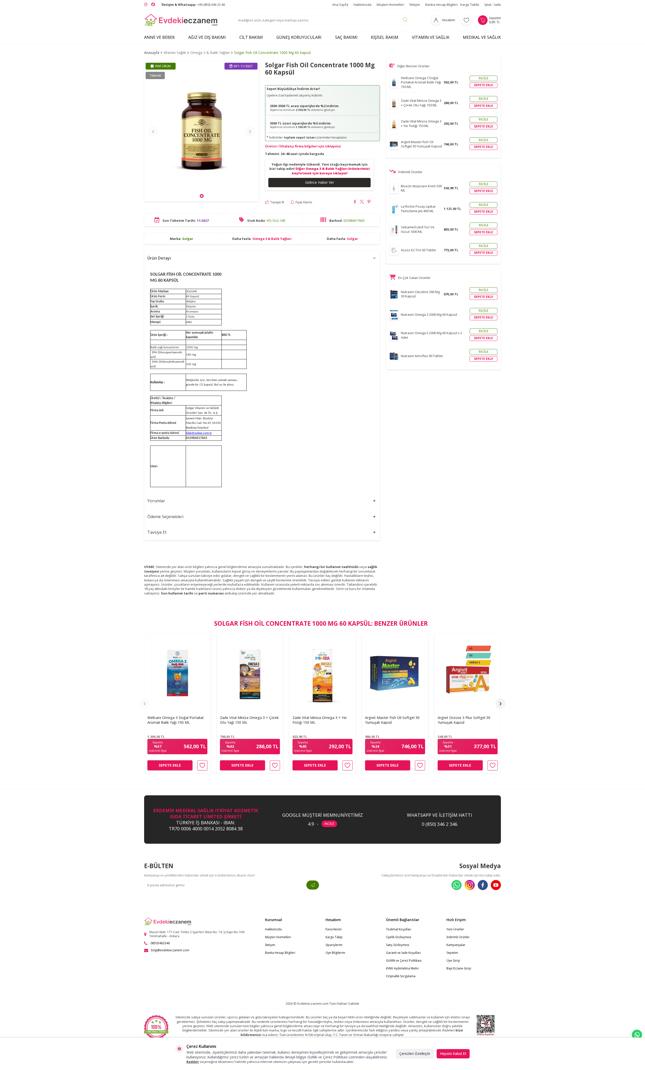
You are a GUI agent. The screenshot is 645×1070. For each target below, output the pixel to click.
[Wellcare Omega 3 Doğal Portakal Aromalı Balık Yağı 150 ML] (177, 672)
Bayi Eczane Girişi (458, 968)
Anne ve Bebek (159, 37)
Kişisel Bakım (384, 37)
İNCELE (329, 824)
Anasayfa (151, 52)
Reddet (192, 1061)
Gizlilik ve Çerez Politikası (404, 960)
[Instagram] (470, 885)
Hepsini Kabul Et (453, 1053)
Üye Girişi (453, 960)
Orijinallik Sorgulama (400, 976)
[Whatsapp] (457, 885)
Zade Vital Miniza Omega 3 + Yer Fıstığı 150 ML (320, 720)
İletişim (414, 4)
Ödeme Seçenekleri (165, 516)
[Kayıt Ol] (312, 885)
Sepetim (452, 953)
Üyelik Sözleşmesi (398, 937)
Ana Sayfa (340, 4)
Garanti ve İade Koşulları (403, 953)
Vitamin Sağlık (175, 52)
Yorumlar (156, 500)
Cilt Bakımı (251, 37)
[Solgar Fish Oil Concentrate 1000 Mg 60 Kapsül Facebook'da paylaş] (355, 202)
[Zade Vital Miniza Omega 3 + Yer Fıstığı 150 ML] (322, 672)
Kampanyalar (455, 945)
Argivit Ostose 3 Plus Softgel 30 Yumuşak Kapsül (464, 720)
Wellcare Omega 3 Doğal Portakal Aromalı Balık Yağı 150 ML (175, 720)
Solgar (187, 238)
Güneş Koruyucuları (298, 37)
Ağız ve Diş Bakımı (207, 37)
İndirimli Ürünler (458, 937)
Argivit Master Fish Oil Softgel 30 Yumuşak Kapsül (392, 720)
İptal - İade (493, 4)
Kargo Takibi (469, 4)
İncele (483, 78)
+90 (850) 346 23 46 (193, 4)
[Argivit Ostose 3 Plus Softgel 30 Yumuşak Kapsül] (468, 672)
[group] (201, 131)
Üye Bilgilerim (335, 953)
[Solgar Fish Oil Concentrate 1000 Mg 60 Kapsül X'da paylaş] (362, 202)
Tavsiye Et (277, 202)
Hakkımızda (362, 4)
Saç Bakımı (346, 37)
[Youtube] (496, 885)
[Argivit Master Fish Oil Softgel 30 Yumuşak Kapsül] (395, 672)
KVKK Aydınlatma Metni (402, 968)
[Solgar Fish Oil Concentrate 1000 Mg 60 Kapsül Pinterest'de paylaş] (369, 202)
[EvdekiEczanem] (181, 20)
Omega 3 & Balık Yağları (210, 52)
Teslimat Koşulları (398, 929)
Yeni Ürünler (455, 929)
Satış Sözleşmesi (397, 945)
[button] (202, 196)
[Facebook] (483, 885)
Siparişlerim (334, 945)
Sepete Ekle (170, 765)
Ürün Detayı (159, 258)
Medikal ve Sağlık (482, 37)
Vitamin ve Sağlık (430, 37)
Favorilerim (334, 929)
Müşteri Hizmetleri (390, 4)
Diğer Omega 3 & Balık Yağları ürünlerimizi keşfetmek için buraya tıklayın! (331, 170)
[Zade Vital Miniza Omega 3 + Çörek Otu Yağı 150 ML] (250, 672)
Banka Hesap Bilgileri (441, 4)
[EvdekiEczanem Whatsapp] (637, 1035)
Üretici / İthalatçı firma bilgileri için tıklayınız (303, 146)
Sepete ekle (483, 85)
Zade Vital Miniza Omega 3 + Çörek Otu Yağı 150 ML (249, 720)
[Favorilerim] (466, 20)
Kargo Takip (334, 937)
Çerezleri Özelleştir (414, 1053)
